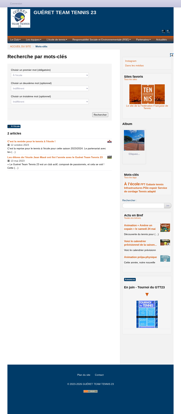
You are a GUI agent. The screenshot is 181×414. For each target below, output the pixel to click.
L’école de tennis (56, 39)
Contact (99, 374)
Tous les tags (130, 177)
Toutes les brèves (132, 218)
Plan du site (83, 374)
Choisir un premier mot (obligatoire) (31, 69)
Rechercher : (129, 200)
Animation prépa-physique (140, 257)
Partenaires (142, 39)
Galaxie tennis (155, 184)
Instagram (130, 60)
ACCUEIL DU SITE (20, 46)
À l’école (132, 184)
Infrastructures (133, 187)
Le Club (14, 39)
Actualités (161, 39)
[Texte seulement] (172, 55)
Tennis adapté (147, 191)
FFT (143, 184)
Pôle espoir (150, 187)
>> (167, 205)
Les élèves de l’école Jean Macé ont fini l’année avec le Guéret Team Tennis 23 (55, 157)
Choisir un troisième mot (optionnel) (31, 96)
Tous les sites (130, 79)
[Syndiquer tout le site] (90, 391)
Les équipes (33, 39)
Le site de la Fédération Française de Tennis (147, 93)
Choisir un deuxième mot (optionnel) (31, 83)
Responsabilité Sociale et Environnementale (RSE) (100, 39)
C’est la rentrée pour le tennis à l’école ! (31, 141)
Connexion (16, 3)
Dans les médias (134, 65)
